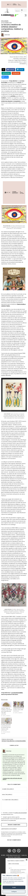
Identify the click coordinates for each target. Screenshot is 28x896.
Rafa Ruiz (7, 35)
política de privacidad (21, 813)
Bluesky (6, 77)
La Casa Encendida (17, 692)
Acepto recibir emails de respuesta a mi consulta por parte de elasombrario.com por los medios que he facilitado (18, 871)
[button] (9, 15)
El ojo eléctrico (11, 741)
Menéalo (17, 73)
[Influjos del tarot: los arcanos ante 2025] (18, 704)
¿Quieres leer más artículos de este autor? (12, 779)
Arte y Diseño (4, 21)
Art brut (4, 741)
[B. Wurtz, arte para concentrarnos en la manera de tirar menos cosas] (6, 721)
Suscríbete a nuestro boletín (15, 860)
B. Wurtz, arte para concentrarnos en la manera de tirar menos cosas (6, 727)
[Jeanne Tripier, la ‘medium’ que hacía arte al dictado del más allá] (6, 704)
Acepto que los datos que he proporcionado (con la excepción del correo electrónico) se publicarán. (13, 818)
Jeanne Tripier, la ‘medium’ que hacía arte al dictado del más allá (6, 710)
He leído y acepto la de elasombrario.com (14, 813)
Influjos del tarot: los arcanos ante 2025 (18, 708)
